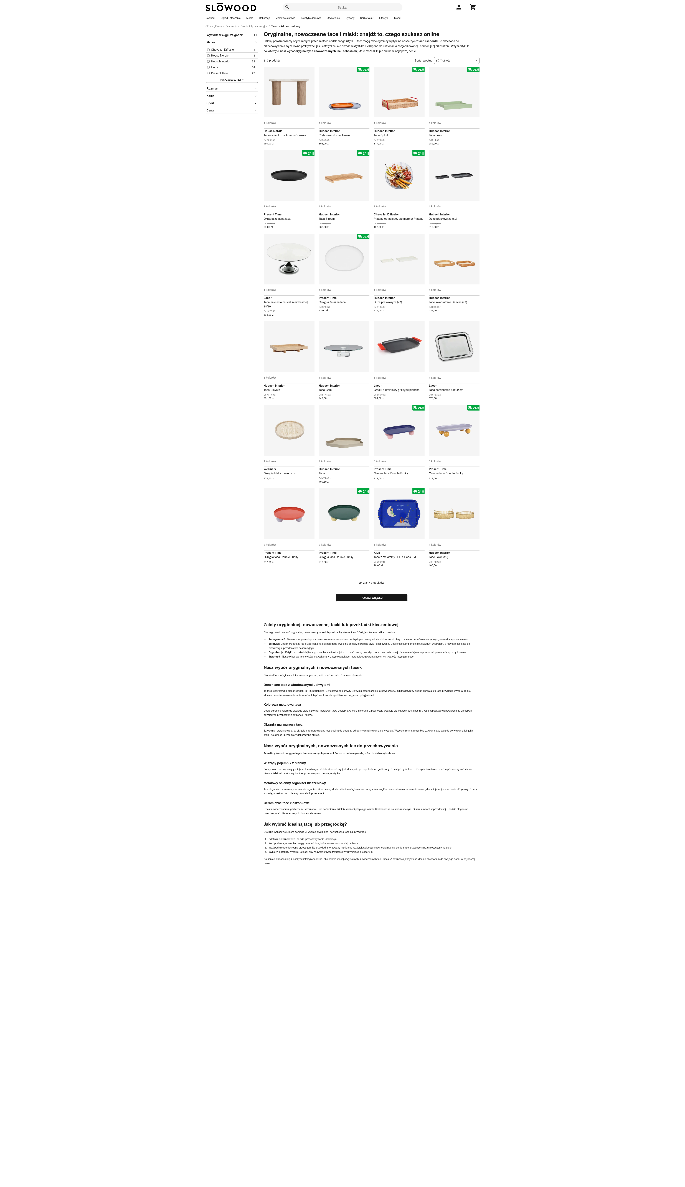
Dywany (350, 18)
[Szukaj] (287, 7)
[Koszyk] (473, 7)
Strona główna (214, 26)
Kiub (377, 553)
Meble (249, 18)
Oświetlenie (333, 18)
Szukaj (342, 7)
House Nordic (273, 131)
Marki (397, 18)
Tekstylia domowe (311, 18)
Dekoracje (264, 18)
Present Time (272, 214)
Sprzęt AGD (367, 18)
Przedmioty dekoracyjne (254, 26)
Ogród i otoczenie (231, 18)
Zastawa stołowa (285, 18)
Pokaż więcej (372, 598)
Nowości (210, 18)
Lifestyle (384, 18)
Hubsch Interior (329, 131)
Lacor (268, 298)
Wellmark (270, 469)
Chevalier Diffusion (387, 214)
